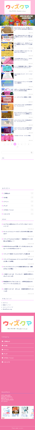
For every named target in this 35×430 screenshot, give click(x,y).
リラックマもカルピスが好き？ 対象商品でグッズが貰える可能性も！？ (18, 240)
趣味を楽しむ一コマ (7, 398)
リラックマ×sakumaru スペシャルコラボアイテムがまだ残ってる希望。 (18, 260)
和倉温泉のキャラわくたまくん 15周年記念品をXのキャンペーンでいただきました (18, 282)
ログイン (5, 302)
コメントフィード (8, 307)
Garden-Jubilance (6, 396)
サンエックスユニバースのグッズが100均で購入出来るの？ (18, 232)
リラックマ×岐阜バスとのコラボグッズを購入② (17, 254)
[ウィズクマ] (17, 13)
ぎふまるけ (4, 401)
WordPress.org (7, 309)
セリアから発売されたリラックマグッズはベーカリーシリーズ (18, 225)
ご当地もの (18, 193)
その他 (18, 197)
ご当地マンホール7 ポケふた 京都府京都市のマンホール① (19, 290)
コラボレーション (18, 210)
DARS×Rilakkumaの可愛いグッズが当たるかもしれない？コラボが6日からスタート (18, 247)
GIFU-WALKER (5, 395)
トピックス (18, 214)
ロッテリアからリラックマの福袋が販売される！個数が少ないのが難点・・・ (18, 267)
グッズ (18, 205)
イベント (18, 201)
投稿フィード (7, 305)
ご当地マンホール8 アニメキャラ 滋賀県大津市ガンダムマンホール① (19, 275)
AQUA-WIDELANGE (7, 399)
